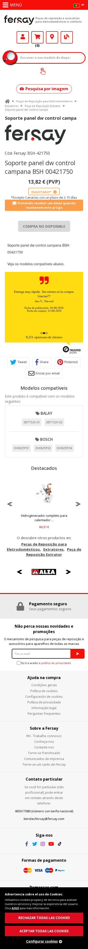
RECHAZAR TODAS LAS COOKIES (44, 918)
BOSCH (46, 439)
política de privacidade (56, 663)
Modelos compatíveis (44, 388)
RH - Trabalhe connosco (44, 736)
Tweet (22, 362)
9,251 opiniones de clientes (44, 337)
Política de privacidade (44, 702)
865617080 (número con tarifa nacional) (44, 811)
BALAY (46, 413)
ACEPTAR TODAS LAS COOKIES (44, 931)
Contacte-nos (44, 747)
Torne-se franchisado (44, 753)
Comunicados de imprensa (44, 758)
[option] (35, 135)
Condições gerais (44, 685)
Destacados (44, 468)
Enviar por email (48, 373)
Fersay (19, 20)
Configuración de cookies (44, 696)
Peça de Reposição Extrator (43, 105)
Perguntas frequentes (44, 713)
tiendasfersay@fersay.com (44, 818)
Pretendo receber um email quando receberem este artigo (47, 205)
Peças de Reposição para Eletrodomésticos (44, 101)
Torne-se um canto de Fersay (44, 764)
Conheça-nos (44, 741)
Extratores (11, 105)
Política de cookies (44, 691)
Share (44, 362)
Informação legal (44, 708)
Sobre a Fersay (44, 728)
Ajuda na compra (44, 677)
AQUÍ (15, 908)
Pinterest (71, 362)
